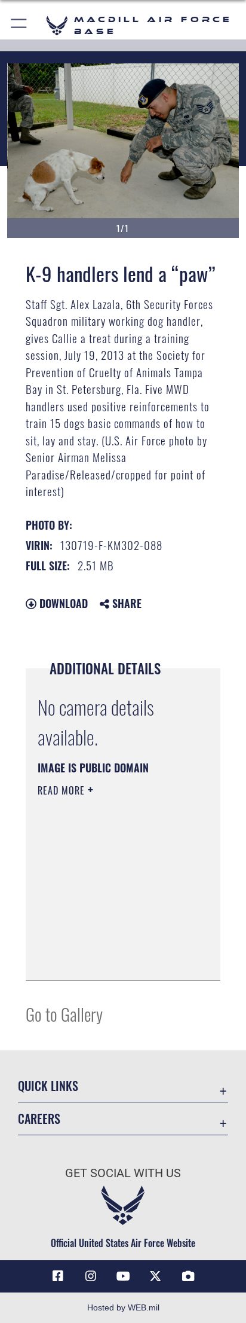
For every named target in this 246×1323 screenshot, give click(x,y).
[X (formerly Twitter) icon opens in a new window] (155, 1276)
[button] (19, 25)
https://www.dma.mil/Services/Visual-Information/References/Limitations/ (110, 958)
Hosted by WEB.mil (123, 1307)
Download (62, 603)
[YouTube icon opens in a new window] (123, 1276)
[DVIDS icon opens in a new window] (188, 1276)
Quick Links (48, 1086)
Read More (63, 790)
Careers (39, 1119)
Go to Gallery (64, 1013)
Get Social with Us (123, 1173)
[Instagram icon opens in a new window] (91, 1276)
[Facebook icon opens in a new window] (58, 1276)
